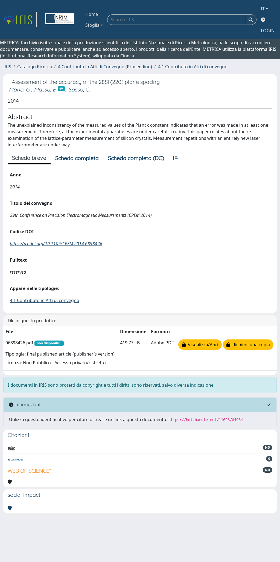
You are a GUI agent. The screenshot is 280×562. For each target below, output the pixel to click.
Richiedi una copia (250, 345)
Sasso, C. (79, 89)
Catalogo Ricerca (34, 67)
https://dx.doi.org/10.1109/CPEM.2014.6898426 (56, 244)
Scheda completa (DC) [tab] (136, 158)
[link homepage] (20, 19)
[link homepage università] (60, 19)
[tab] (176, 158)
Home (91, 14)
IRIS (7, 67)
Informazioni (26, 404)
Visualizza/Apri (202, 345)
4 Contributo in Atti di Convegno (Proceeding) (105, 67)
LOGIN (268, 31)
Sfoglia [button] (92, 25)
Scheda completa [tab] (77, 158)
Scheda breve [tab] (29, 157)
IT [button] (263, 9)
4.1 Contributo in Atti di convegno (193, 67)
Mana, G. (20, 89)
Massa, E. (45, 89)
